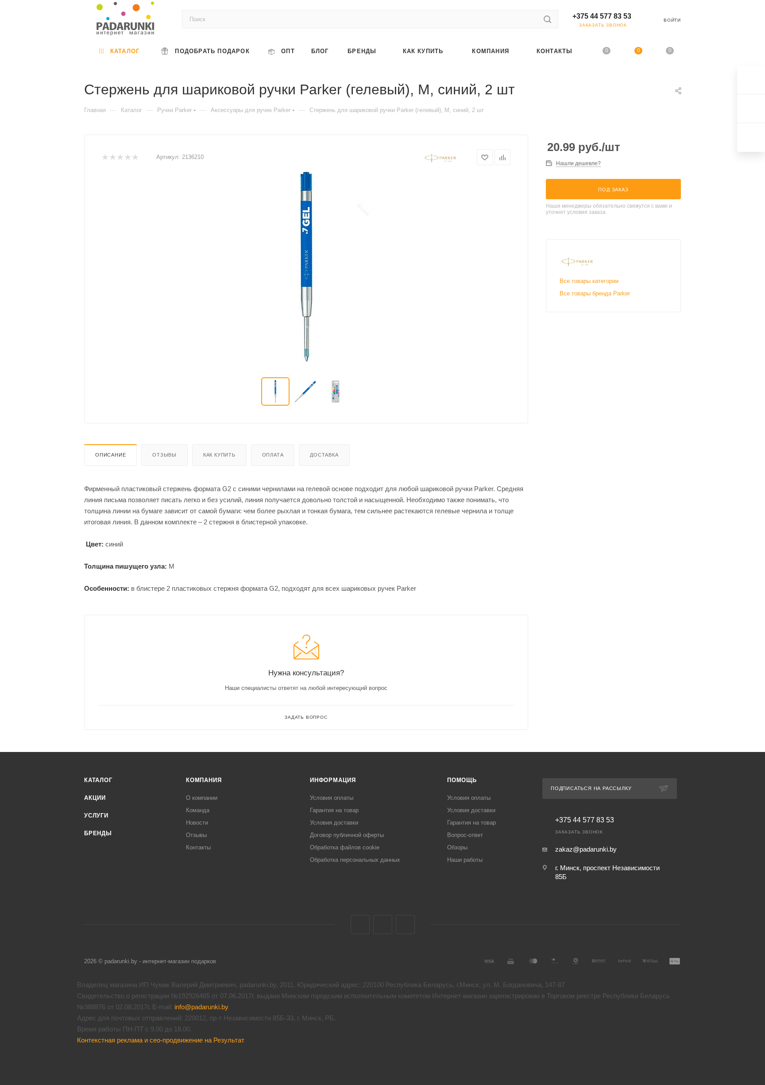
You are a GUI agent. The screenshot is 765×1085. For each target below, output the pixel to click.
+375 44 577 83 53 (601, 16)
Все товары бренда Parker (595, 293)
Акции (95, 797)
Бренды (98, 833)
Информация (333, 780)
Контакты (198, 847)
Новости (197, 822)
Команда (197, 810)
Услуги (96, 815)
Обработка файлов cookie (344, 847)
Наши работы (465, 859)
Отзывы (164, 454)
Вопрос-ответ (465, 835)
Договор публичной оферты (347, 835)
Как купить (219, 454)
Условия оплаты (331, 797)
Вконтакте (360, 924)
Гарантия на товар (334, 810)
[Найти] (547, 19)
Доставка (324, 454)
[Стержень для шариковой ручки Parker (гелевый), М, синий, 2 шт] (306, 267)
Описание (110, 454)
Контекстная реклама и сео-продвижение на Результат (160, 1040)
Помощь (462, 780)
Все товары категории (589, 281)
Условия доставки (334, 822)
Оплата (273, 454)
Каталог (98, 780)
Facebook (382, 924)
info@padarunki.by (201, 1007)
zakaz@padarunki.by (586, 849)
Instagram (405, 924)
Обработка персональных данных (355, 859)
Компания (203, 780)
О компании (201, 797)
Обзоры (457, 847)
